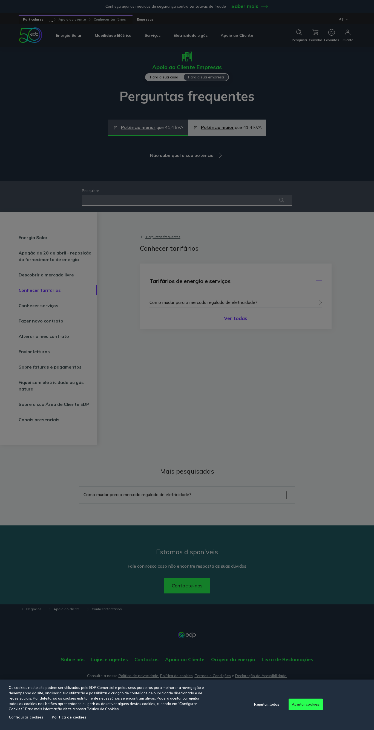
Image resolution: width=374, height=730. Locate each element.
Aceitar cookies (305, 704)
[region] (187, 705)
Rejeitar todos (266, 704)
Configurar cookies (26, 717)
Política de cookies (69, 717)
